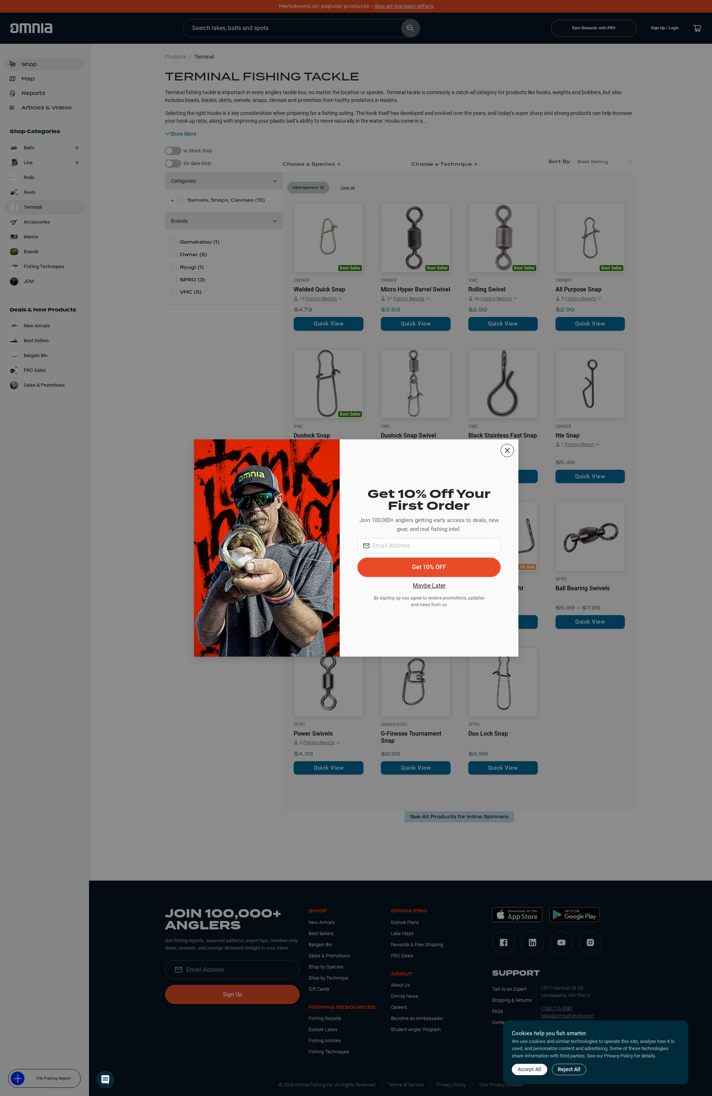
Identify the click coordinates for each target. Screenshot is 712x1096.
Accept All (529, 1069)
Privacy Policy (618, 1056)
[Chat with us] (105, 1080)
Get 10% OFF (429, 567)
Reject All (569, 1069)
